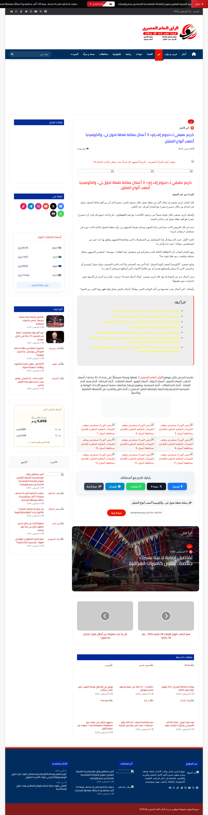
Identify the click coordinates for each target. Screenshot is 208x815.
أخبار (184, 54)
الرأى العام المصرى (151, 377)
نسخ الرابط (91, 486)
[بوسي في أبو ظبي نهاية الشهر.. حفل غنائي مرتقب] (95, 673)
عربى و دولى (171, 54)
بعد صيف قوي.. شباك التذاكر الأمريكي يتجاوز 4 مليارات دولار (179, 723)
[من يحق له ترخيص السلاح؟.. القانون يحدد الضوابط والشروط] (55, 513)
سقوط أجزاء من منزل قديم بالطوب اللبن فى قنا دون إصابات (31, 526)
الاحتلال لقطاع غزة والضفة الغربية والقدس (154, 327)
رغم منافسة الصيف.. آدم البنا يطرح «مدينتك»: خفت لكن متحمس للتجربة (136, 723)
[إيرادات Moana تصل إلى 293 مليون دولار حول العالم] (176, 673)
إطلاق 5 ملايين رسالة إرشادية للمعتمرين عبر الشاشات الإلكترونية (142, 321)
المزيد (75, 54)
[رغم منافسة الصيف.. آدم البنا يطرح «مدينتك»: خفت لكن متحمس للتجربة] (135, 709)
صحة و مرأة (89, 54)
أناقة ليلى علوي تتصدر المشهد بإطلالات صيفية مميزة (29, 365)
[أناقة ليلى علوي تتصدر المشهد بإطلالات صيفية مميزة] (55, 368)
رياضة (128, 54)
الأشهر (24, 462)
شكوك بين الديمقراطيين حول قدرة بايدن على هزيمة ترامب (145, 316)
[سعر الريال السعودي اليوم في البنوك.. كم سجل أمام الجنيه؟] (55, 543)
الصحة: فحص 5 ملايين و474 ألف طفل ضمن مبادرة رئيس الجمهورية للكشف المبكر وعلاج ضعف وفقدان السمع (135, 349)
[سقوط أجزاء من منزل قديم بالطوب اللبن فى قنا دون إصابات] (55, 528)
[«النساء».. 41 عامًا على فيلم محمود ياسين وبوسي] (135, 673)
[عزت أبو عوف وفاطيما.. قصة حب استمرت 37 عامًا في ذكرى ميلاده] (55, 337)
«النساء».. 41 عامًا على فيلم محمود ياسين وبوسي (136, 688)
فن (158, 54)
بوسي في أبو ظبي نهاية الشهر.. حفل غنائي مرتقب (95, 688)
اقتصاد (150, 54)
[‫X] (193, 788)
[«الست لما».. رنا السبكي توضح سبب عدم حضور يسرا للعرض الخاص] (55, 383)
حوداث (139, 54)
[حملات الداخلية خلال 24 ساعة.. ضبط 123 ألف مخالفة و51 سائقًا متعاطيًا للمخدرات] (55, 498)
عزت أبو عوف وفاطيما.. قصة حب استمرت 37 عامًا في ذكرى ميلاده (29, 335)
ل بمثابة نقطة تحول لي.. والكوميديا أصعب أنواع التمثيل (161, 502)
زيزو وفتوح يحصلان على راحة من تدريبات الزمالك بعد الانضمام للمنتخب (138, 332)
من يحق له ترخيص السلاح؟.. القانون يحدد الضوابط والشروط (29, 510)
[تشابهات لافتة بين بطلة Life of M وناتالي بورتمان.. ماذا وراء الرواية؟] (55, 353)
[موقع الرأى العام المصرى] (169, 32)
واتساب (134, 486)
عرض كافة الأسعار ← (39, 285)
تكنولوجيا (117, 54)
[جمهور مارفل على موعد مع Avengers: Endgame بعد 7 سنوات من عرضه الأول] (95, 709)
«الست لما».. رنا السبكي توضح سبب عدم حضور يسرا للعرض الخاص (29, 381)
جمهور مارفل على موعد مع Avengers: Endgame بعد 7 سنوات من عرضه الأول (95, 725)
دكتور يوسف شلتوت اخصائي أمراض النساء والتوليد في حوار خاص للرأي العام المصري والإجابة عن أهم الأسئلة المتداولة (135, 339)
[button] (131, 31)
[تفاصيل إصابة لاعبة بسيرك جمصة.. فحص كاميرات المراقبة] (55, 321)
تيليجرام (113, 486)
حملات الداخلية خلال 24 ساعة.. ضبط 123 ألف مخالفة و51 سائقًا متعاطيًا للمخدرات (29, 496)
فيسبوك (176, 486)
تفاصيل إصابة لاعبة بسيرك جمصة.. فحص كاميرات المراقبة (161, 560)
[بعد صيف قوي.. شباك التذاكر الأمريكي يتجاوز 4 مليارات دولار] (176, 709)
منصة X (154, 486)
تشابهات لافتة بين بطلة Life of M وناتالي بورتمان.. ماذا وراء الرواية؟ (29, 351)
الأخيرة (53, 462)
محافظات (103, 54)
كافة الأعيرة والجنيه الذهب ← (39, 442)
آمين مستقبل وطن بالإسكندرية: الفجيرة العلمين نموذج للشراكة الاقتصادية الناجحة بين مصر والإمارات (30, 479)
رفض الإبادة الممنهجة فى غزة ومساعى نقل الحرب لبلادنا (146, 310)
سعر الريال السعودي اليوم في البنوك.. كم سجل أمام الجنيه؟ (29, 540)
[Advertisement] (104, 87)
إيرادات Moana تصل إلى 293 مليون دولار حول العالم (178, 688)
